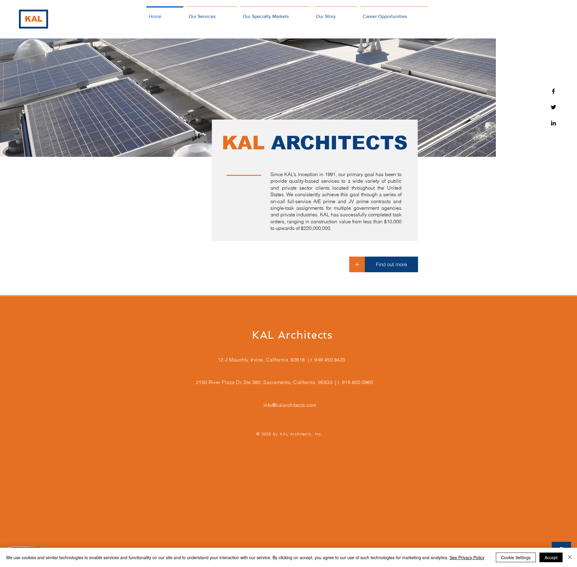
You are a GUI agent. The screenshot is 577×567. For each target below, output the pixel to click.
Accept (551, 557)
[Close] (569, 557)
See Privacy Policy (467, 557)
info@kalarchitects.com (290, 405)
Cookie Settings (516, 557)
